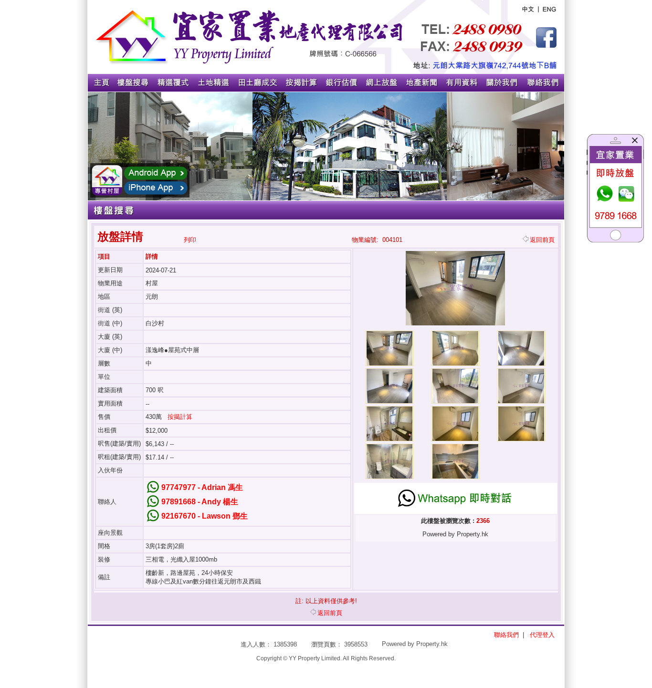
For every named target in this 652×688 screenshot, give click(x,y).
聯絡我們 (506, 634)
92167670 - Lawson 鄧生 (204, 516)
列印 (190, 239)
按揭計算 (180, 416)
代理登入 (542, 634)
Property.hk (432, 643)
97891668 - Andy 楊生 (199, 502)
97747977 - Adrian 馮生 (202, 487)
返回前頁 (542, 239)
